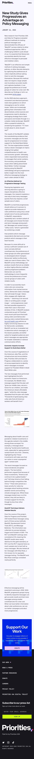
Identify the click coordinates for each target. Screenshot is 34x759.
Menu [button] (30, 3)
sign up (17, 716)
